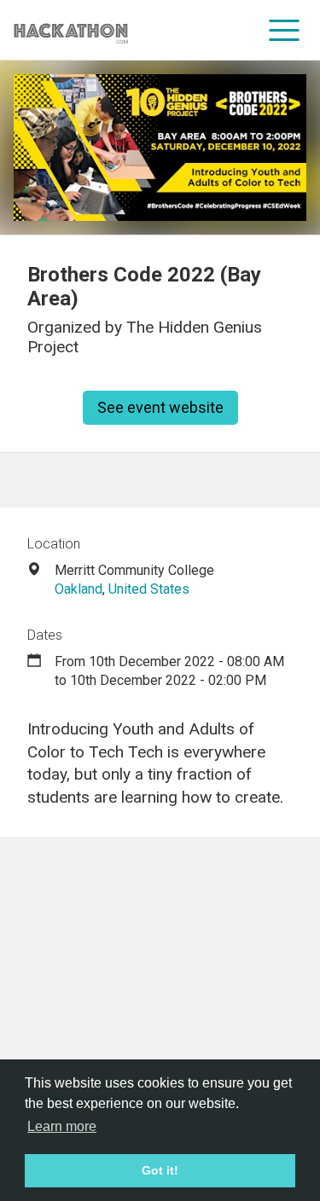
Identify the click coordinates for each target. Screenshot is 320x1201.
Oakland (78, 589)
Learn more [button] (61, 1126)
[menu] (284, 30)
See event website (160, 407)
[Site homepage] (71, 30)
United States (148, 589)
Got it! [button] (160, 1170)
